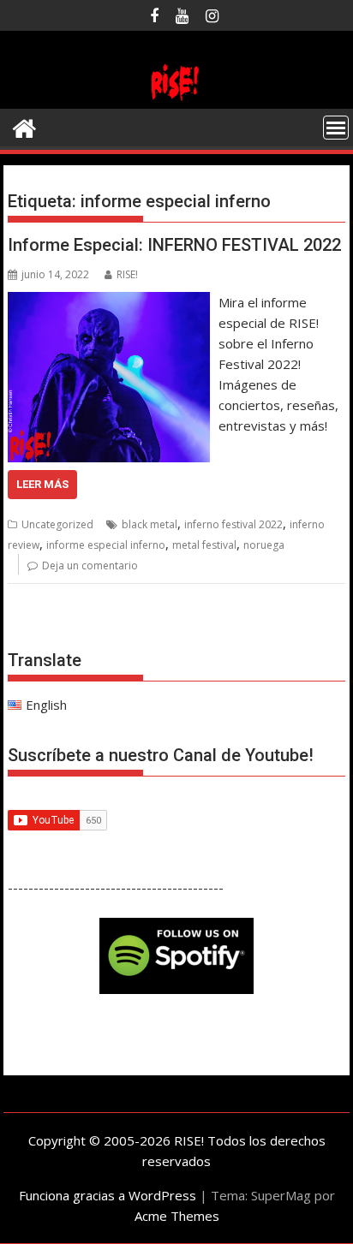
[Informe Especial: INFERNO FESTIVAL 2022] (109, 302)
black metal (149, 524)
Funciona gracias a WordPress (107, 1195)
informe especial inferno (105, 545)
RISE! (127, 274)
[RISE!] (176, 98)
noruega (263, 545)
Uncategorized (57, 524)
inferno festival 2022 (233, 524)
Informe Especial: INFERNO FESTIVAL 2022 (174, 245)
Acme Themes (177, 1215)
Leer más (42, 484)
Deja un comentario (90, 565)
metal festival (204, 545)
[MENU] (336, 128)
